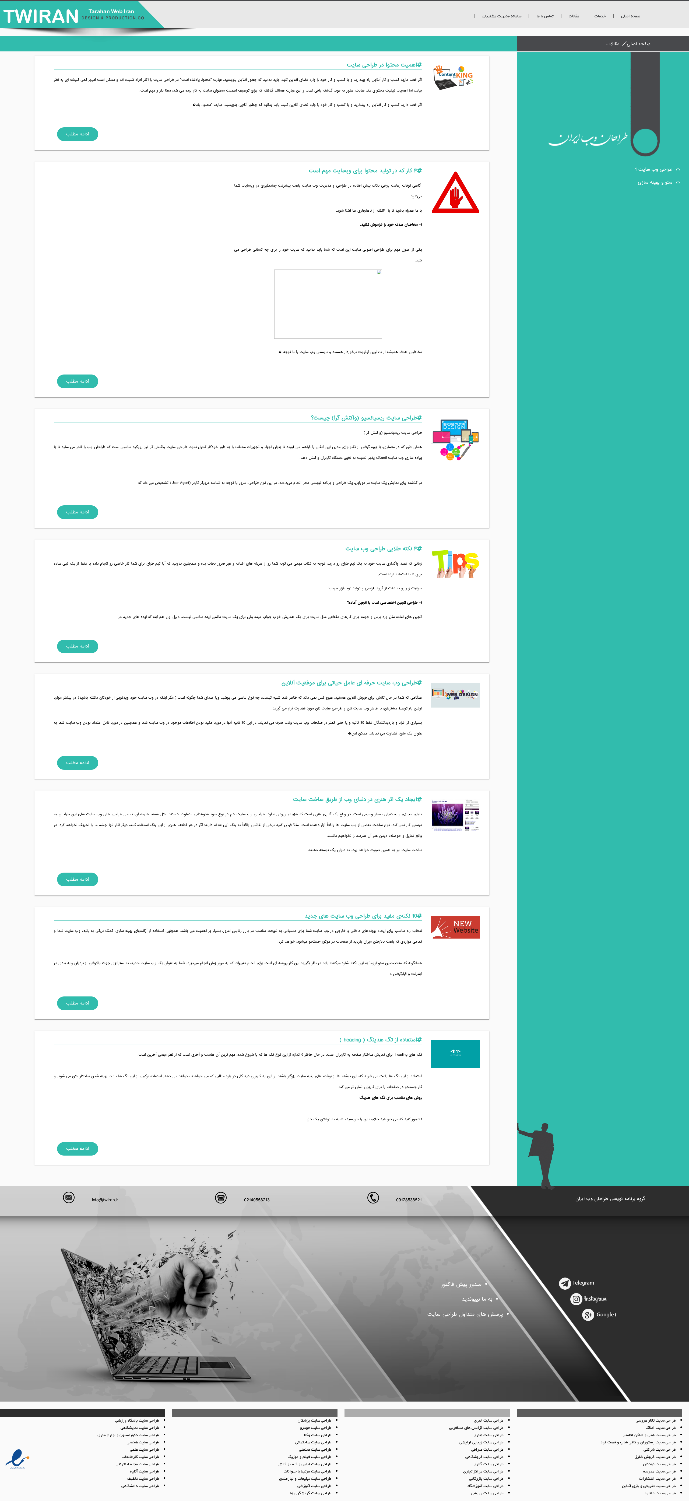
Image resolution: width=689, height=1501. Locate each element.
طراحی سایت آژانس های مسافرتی (476, 1428)
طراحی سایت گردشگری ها (310, 1493)
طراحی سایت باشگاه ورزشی (137, 1421)
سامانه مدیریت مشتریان (502, 16)
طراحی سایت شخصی (143, 1442)
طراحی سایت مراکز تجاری (483, 1471)
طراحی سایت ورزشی (487, 1493)
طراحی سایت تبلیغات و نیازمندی (305, 1479)
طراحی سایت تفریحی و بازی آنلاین (649, 1486)
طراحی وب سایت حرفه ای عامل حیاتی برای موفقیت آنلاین (349, 683)
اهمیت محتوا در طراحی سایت (382, 65)
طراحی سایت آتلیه (144, 1471)
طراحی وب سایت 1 (653, 169)
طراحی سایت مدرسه (659, 1471)
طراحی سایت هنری (489, 1435)
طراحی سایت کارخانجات (140, 1457)
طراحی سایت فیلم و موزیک (309, 1457)
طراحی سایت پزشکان (314, 1421)
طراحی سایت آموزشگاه (485, 1486)
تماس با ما (545, 16)
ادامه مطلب (77, 134)
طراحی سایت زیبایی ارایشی (481, 1442)
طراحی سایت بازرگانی (486, 1479)
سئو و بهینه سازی (655, 182)
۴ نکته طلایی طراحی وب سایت (381, 549)
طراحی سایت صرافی (487, 1450)
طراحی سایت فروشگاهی (484, 1457)
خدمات (600, 16)
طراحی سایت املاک (661, 1428)
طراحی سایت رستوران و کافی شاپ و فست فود (638, 1442)
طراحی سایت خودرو (315, 1428)
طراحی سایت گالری (489, 1464)
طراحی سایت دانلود (660, 1493)
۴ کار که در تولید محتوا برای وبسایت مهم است (363, 171)
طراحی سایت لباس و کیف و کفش (304, 1464)
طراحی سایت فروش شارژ (655, 1457)
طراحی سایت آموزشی (314, 1486)
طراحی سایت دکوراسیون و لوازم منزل (128, 1435)
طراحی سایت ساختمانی (313, 1442)
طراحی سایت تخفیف (143, 1479)
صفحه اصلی (630, 16)
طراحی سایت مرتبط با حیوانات (307, 1471)
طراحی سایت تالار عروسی (656, 1421)
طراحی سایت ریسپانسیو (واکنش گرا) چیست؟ (364, 418)
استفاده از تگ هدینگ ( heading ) (378, 1040)
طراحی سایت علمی (144, 1450)
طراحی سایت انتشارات (657, 1479)
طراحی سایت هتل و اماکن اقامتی (649, 1435)
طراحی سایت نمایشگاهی (140, 1428)
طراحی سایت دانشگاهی (140, 1486)
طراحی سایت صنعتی (315, 1450)
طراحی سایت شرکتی (660, 1450)
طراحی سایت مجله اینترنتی (137, 1464)
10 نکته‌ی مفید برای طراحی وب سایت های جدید (361, 916)
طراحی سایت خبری (489, 1421)
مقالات (574, 16)
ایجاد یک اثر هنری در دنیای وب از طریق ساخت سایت (355, 799)
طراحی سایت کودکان (659, 1464)
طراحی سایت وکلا (317, 1435)
